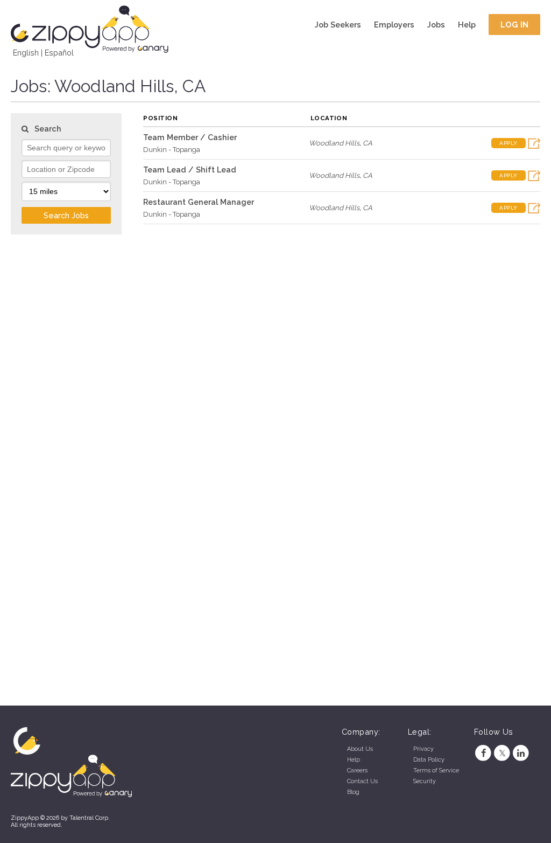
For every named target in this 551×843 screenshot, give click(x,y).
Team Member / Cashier (190, 137)
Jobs (436, 24)
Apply (508, 143)
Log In (514, 24)
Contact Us (362, 781)
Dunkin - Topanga (171, 150)
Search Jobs (66, 215)
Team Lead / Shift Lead (189, 169)
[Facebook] (483, 753)
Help (467, 24)
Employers (394, 24)
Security (424, 781)
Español (59, 52)
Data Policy (428, 759)
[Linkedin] (521, 753)
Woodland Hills (334, 143)
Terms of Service (436, 770)
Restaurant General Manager (198, 201)
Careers (357, 770)
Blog (353, 792)
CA (367, 143)
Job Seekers (338, 24)
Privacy (423, 748)
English (26, 52)
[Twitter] (502, 753)
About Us (360, 748)
